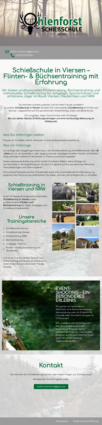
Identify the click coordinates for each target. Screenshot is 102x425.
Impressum (62, 421)
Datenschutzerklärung (86, 421)
